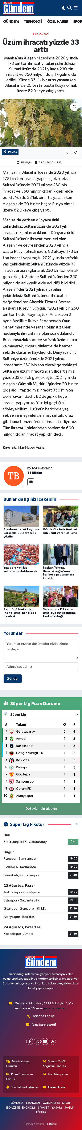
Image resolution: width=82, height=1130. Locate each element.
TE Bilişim (26, 162)
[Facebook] (29, 1041)
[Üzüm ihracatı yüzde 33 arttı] (41, 123)
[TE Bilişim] (14, 476)
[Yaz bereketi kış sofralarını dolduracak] (21, 554)
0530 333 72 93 (44, 1016)
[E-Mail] (30, 481)
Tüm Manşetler (58, 1074)
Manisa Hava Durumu (18, 1064)
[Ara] (69, 8)
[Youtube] (44, 1041)
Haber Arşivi (56, 1087)
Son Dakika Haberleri (25, 1087)
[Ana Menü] (76, 8)
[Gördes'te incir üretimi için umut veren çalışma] (61, 516)
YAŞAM (57, 1107)
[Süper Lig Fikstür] (76, 824)
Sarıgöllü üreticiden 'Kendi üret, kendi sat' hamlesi (20, 613)
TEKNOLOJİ (33, 22)
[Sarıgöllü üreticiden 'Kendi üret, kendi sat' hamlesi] (21, 596)
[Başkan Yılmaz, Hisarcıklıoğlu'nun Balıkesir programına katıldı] (61, 554)
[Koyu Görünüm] (64, 8)
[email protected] (55, 1008)
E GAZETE (13, 1107)
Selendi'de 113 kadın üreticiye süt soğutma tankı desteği (59, 613)
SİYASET (43, 1107)
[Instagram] (37, 1041)
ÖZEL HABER (57, 22)
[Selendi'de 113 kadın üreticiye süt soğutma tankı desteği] (61, 596)
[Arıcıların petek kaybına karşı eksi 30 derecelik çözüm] (21, 516)
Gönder (13, 679)
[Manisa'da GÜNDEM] (18, 8)
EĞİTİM (41, 1112)
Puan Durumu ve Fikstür (19, 1076)
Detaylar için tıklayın (41, 809)
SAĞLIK (69, 1107)
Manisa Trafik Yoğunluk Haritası (54, 1064)
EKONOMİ (41, 34)
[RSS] (52, 1041)
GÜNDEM (11, 22)
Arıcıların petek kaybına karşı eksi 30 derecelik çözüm (21, 533)
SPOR (66, 1102)
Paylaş (12, 152)
